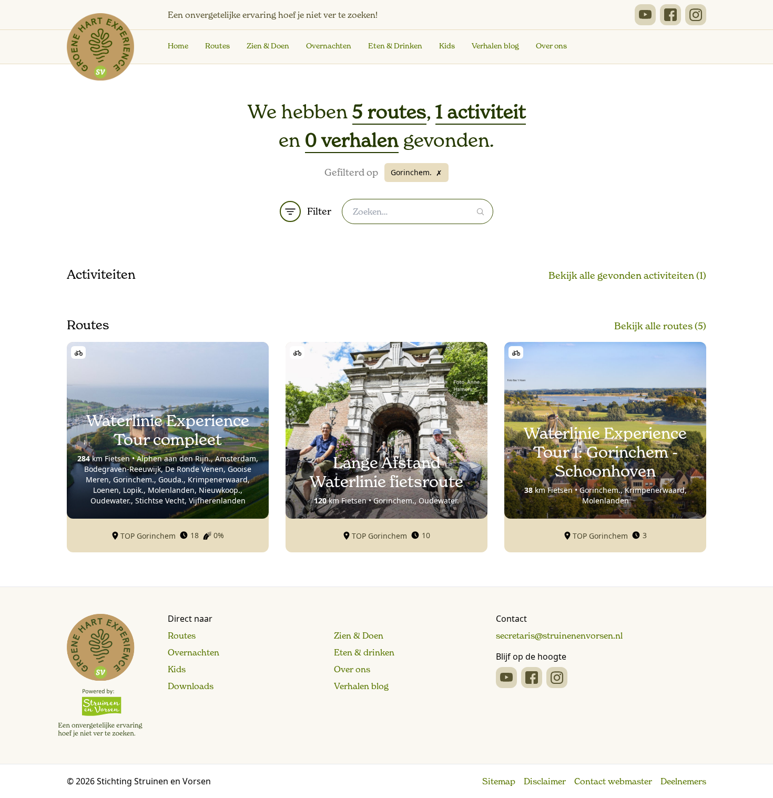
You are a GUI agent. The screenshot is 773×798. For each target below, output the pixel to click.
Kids (447, 45)
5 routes (389, 112)
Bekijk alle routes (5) (660, 326)
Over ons (551, 45)
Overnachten (328, 45)
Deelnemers (683, 781)
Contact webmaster (613, 781)
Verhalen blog (495, 45)
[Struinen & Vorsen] (100, 675)
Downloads (190, 686)
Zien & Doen (268, 45)
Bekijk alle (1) (627, 275)
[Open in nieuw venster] (645, 14)
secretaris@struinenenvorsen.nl (559, 635)
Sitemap (498, 781)
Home (178, 45)
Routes (217, 45)
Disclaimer (545, 781)
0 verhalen (352, 140)
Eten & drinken (364, 652)
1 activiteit (480, 112)
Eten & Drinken (395, 45)
